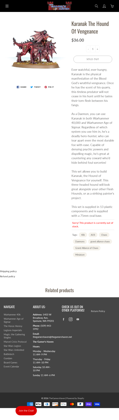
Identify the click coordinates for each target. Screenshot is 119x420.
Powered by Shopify (75, 398)
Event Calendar (11, 366)
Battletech (9, 354)
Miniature (79, 254)
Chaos (104, 235)
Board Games (10, 362)
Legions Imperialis (13, 330)
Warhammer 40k (12, 314)
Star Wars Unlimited (14, 350)
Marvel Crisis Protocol (15, 341)
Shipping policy (8, 271)
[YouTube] (77, 319)
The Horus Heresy (13, 326)
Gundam (8, 358)
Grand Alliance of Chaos (86, 248)
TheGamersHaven (57, 398)
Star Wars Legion (12, 346)
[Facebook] (63, 319)
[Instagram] (70, 319)
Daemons (79, 241)
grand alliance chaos (100, 241)
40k (83, 235)
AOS (93, 235)
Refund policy (7, 276)
